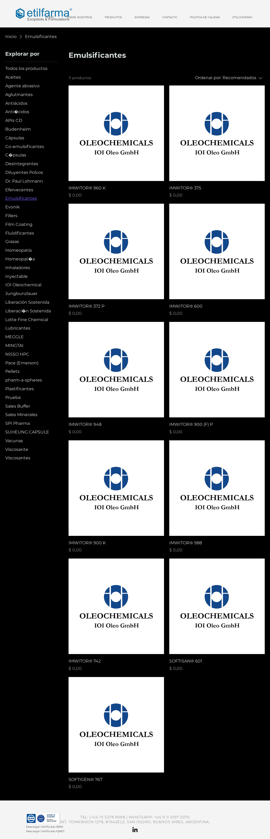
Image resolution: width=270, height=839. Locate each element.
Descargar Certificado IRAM (44, 826)
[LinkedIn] (135, 830)
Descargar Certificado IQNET (45, 831)
